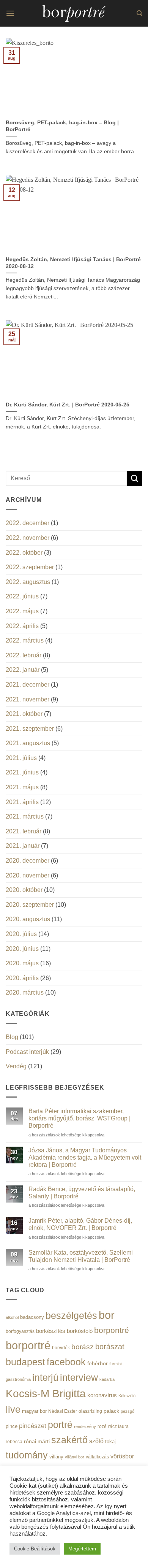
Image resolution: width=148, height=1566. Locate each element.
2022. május (22, 611)
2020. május (22, 963)
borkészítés (50, 1331)
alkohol (12, 1317)
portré (60, 1424)
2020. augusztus (28, 919)
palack (111, 1411)
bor (107, 1315)
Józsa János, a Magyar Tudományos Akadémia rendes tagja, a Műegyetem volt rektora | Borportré (84, 1157)
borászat (109, 1346)
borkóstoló (80, 1331)
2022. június (22, 596)
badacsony (32, 1317)
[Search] (139, 13)
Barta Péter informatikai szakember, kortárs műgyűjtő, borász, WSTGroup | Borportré (79, 1118)
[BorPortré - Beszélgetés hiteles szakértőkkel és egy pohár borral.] (74, 13)
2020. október (24, 890)
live (13, 1409)
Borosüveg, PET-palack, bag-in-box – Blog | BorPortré (62, 126)
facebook (66, 1362)
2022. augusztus (28, 582)
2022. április (22, 626)
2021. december (27, 684)
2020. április (22, 978)
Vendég (16, 1066)
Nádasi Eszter (62, 1411)
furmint (115, 1363)
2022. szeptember (30, 567)
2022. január (22, 669)
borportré (28, 1345)
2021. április (22, 802)
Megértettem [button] (82, 1549)
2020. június (22, 949)
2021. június (22, 772)
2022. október (24, 552)
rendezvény (85, 1426)
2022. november (27, 538)
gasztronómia (18, 1379)
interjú (45, 1377)
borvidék (61, 1347)
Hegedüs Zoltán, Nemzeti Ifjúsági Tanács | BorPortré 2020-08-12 (73, 263)
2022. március (25, 640)
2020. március (25, 992)
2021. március (25, 816)
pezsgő (127, 1411)
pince (11, 1426)
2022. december (27, 523)
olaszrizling (90, 1411)
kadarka (107, 1379)
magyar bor (34, 1411)
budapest (25, 1362)
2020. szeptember (30, 904)
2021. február (23, 831)
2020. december (27, 860)
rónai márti (37, 1441)
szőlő (96, 1440)
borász (82, 1347)
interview (79, 1377)
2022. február (23, 655)
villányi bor (74, 1457)
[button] (10, 13)
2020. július (21, 934)
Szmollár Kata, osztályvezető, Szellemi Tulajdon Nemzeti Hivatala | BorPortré (80, 1256)
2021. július (21, 758)
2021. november (27, 699)
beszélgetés (71, 1315)
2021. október (24, 714)
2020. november (27, 875)
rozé (102, 1426)
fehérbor (97, 1363)
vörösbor (122, 1456)
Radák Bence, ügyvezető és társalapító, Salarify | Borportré (81, 1192)
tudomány (27, 1455)
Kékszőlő (126, 1395)
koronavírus (102, 1395)
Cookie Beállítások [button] (34, 1549)
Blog (12, 1037)
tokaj (110, 1441)
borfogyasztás (20, 1331)
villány (56, 1457)
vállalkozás (97, 1457)
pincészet (32, 1426)
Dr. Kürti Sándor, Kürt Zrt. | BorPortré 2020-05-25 (67, 405)
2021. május (22, 787)
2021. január (22, 845)
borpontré (111, 1330)
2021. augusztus (28, 743)
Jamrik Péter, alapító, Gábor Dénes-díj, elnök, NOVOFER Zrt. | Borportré (80, 1224)
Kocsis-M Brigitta (46, 1393)
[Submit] (134, 478)
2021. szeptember (30, 728)
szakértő (69, 1439)
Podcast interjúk (27, 1052)
